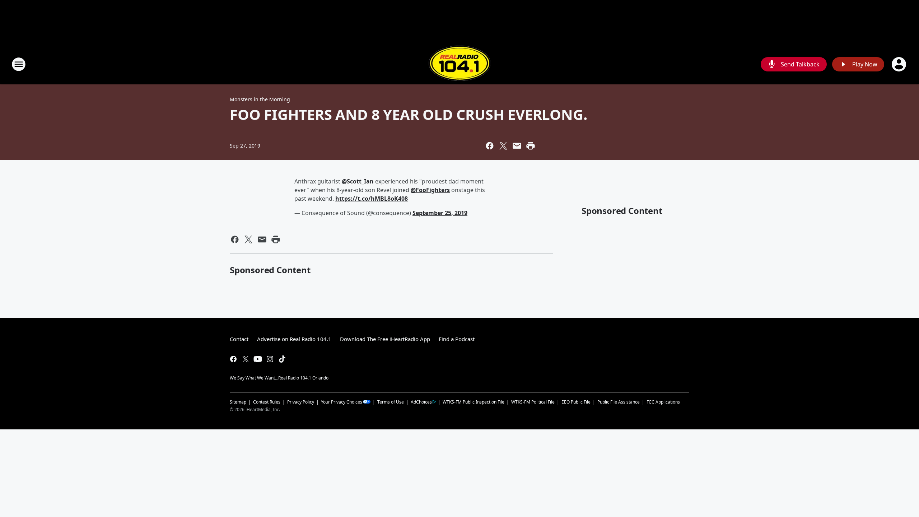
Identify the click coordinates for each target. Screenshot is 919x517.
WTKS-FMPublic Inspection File (473, 402)
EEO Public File (576, 402)
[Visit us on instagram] (270, 359)
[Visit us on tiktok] (282, 359)
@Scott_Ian (358, 181)
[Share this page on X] (503, 146)
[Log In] (900, 64)
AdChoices (421, 402)
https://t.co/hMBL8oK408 (371, 198)
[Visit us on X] (245, 359)
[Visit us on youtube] (257, 359)
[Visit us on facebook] (233, 359)
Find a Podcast (457, 339)
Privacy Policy (300, 402)
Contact (239, 339)
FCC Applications (663, 402)
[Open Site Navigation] (18, 64)
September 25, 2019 (439, 213)
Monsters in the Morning (260, 99)
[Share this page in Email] (517, 146)
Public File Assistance (618, 402)
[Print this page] (531, 146)
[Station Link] (459, 64)
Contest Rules (266, 402)
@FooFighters (430, 190)
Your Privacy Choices (341, 402)
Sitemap (238, 402)
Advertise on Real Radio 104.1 (294, 339)
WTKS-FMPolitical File (533, 402)
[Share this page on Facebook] (490, 146)
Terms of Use (390, 402)
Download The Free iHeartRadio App (385, 339)
